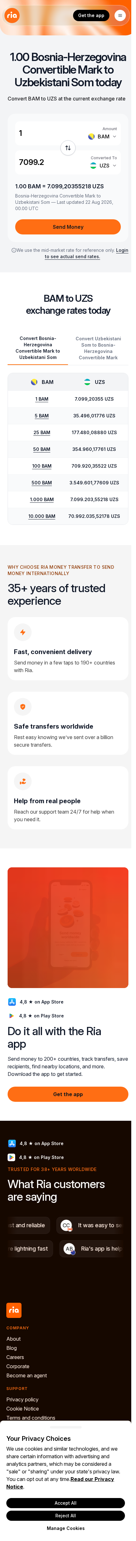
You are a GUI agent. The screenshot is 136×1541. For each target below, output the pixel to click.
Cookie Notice (22, 1408)
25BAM (42, 432)
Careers (15, 1357)
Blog (11, 1348)
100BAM (42, 466)
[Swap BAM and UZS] (68, 147)
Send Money (68, 227)
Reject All (65, 1515)
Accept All (66, 1503)
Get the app (91, 15)
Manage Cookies (66, 1528)
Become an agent (26, 1375)
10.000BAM (41, 516)
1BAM (41, 399)
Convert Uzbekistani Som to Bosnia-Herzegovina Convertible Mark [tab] (98, 348)
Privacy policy (22, 1399)
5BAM (42, 415)
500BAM (42, 482)
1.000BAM (42, 499)
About (13, 1339)
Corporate (17, 1366)
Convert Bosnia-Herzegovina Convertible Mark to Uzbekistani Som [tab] (37, 348)
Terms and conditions (30, 1418)
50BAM (41, 449)
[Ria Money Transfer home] (12, 15)
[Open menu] (120, 15)
